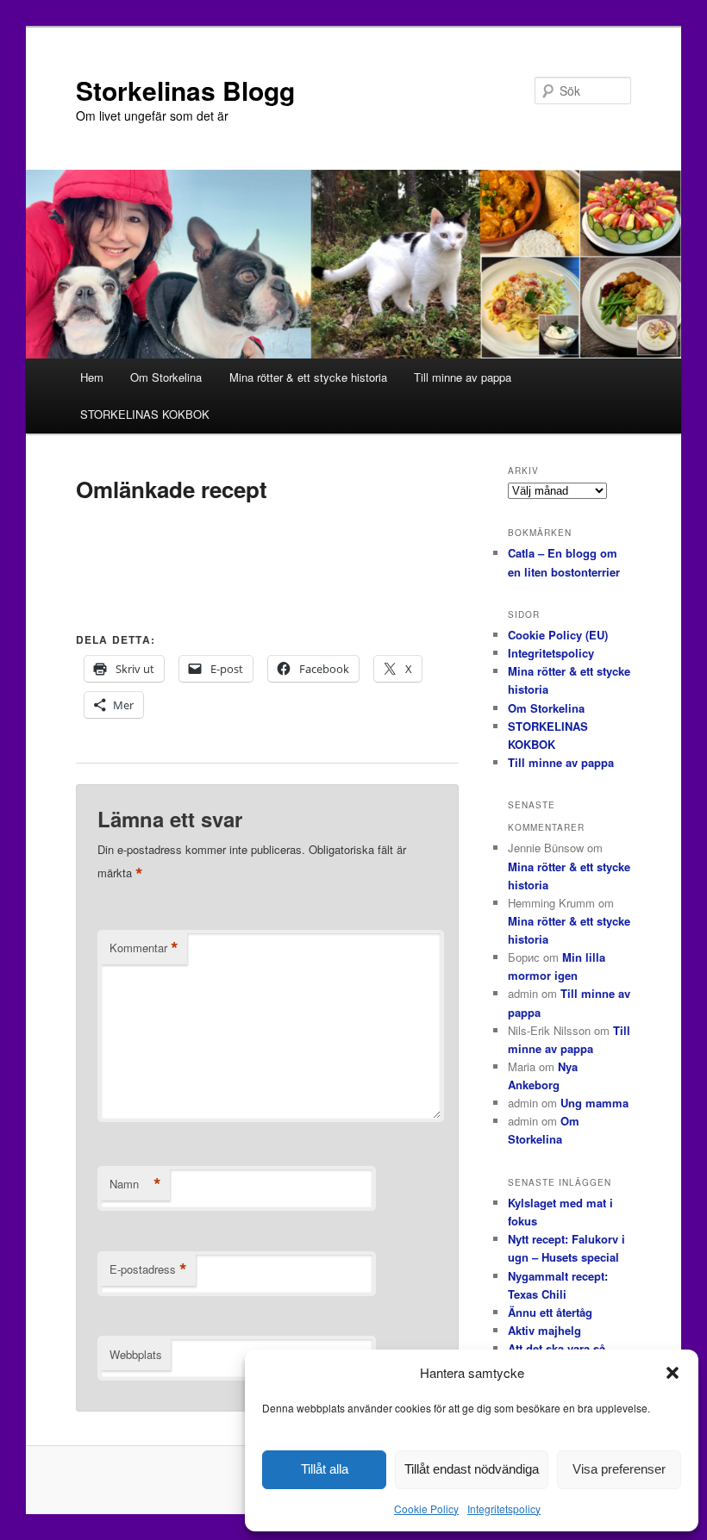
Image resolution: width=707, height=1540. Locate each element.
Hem (91, 377)
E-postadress (148, 1269)
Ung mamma (594, 1102)
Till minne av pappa (462, 377)
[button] (672, 1372)
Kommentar (143, 948)
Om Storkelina (166, 377)
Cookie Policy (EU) (558, 635)
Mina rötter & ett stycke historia (308, 377)
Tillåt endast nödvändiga (471, 1469)
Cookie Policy (426, 1508)
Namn (135, 1184)
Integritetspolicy (504, 1508)
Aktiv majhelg (544, 1330)
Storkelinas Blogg (185, 90)
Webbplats (135, 1354)
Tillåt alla (324, 1469)
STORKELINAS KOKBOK (145, 414)
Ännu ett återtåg (550, 1312)
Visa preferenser (619, 1469)
